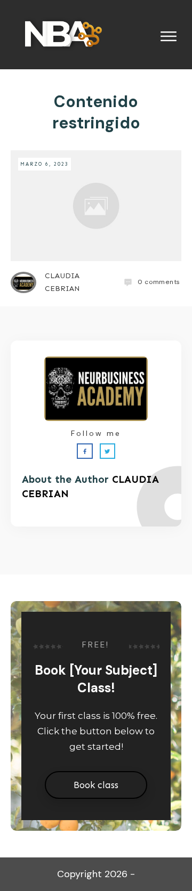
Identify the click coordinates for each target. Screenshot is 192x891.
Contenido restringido (96, 112)
